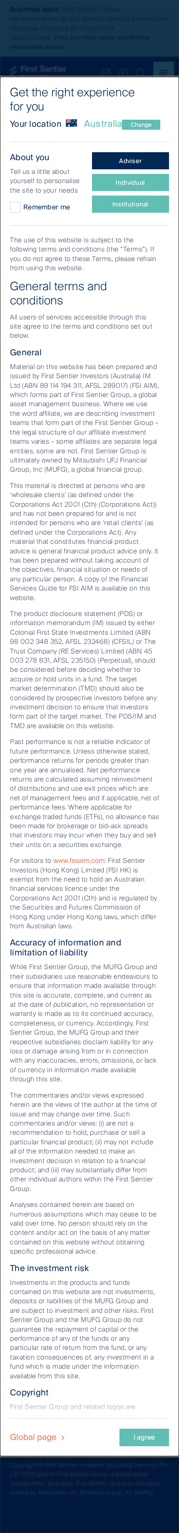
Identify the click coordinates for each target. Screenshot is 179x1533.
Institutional (130, 204)
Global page (34, 1437)
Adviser (130, 161)
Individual (130, 182)
